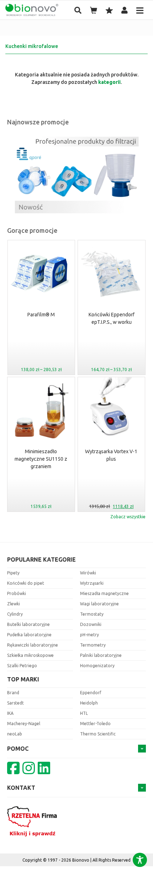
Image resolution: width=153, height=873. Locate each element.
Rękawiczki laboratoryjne (32, 645)
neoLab (14, 734)
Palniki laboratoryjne (101, 655)
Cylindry (15, 614)
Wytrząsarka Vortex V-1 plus (111, 455)
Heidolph (89, 703)
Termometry (93, 645)
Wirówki (88, 573)
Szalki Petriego (22, 665)
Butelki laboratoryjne (28, 624)
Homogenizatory (97, 665)
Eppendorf (90, 692)
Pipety (13, 573)
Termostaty (92, 614)
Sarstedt (15, 703)
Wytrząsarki (92, 583)
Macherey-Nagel (23, 723)
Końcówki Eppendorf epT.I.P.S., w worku (111, 318)
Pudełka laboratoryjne (29, 634)
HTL (84, 713)
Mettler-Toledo (95, 723)
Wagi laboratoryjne (99, 603)
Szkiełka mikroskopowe (30, 655)
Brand (13, 692)
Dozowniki (90, 624)
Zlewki (13, 603)
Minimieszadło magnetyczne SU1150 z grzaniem (41, 459)
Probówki (16, 593)
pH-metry (89, 634)
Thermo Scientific (98, 734)
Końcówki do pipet (25, 583)
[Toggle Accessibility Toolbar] (140, 860)
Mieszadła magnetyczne (104, 593)
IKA (10, 713)
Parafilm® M (41, 314)
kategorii (109, 82)
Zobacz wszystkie (128, 516)
